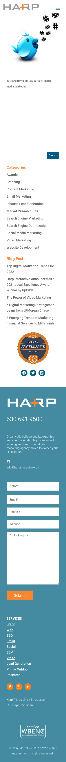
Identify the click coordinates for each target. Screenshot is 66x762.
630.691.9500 (25, 419)
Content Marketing (20, 189)
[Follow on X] (19, 686)
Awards (12, 175)
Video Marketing (19, 240)
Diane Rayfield (18, 80)
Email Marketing (19, 196)
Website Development (23, 247)
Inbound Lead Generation (25, 204)
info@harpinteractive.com (23, 467)
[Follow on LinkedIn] (28, 686)
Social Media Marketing (24, 233)
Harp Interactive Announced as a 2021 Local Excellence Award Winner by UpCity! (30, 284)
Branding (13, 182)
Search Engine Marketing (25, 218)
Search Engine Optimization (27, 226)
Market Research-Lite (22, 211)
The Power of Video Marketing (29, 297)
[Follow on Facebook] (10, 686)
